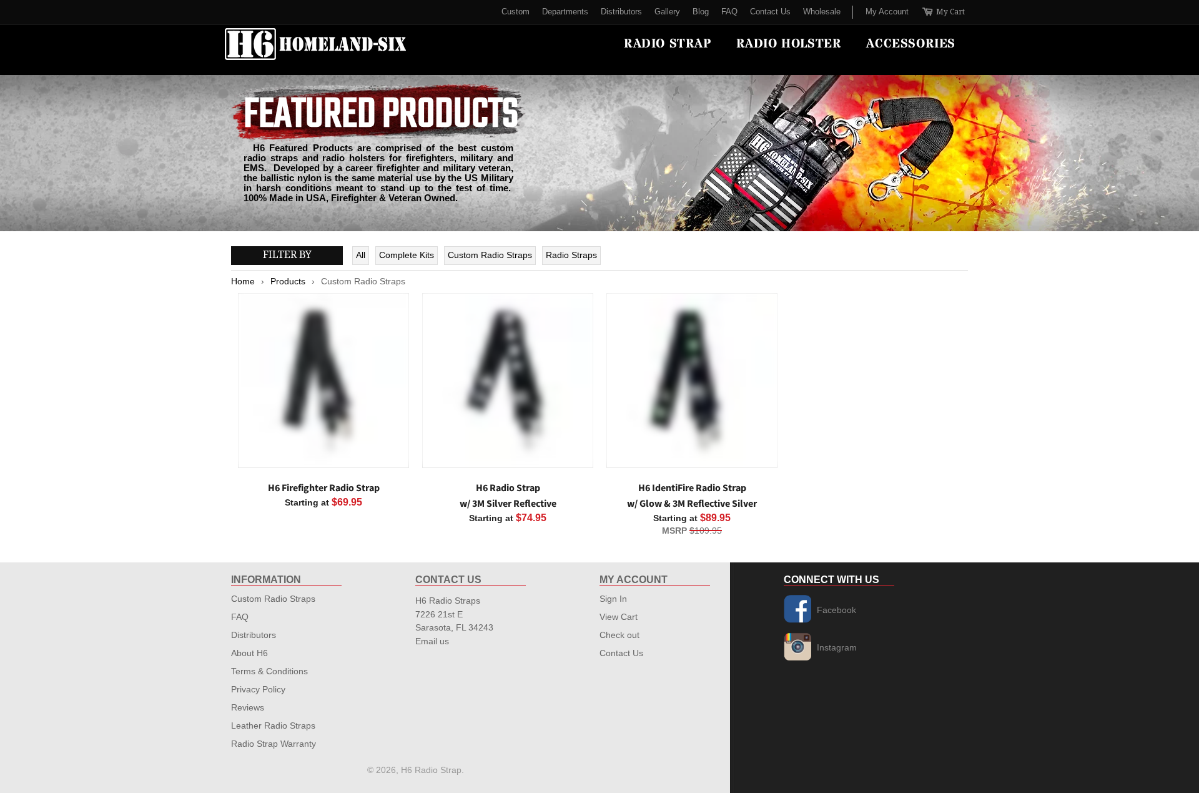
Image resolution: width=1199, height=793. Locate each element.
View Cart (619, 617)
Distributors (621, 11)
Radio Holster (789, 44)
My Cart (943, 12)
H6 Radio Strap (431, 770)
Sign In (613, 599)
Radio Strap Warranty (273, 744)
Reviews (247, 707)
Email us (432, 641)
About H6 (249, 653)
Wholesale (822, 11)
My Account (887, 11)
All (360, 255)
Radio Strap (667, 44)
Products (287, 281)
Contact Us (770, 11)
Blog (701, 11)
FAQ (729, 11)
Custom (515, 11)
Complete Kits (406, 255)
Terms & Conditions (269, 671)
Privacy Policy (258, 689)
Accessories (910, 44)
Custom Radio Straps (490, 255)
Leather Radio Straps (273, 726)
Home (243, 281)
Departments (565, 11)
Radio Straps (571, 255)
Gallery (667, 11)
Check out (619, 635)
